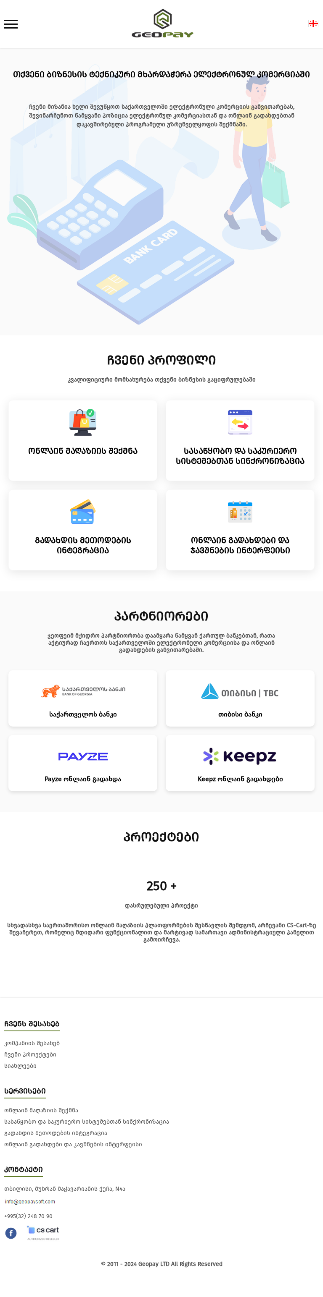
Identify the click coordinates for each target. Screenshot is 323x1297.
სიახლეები (20, 1066)
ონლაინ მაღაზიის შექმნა (41, 1110)
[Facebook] (11, 1234)
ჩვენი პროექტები (30, 1054)
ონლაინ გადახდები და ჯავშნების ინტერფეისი (73, 1144)
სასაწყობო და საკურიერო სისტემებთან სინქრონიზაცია (86, 1121)
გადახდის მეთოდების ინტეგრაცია (55, 1133)
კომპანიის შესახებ (32, 1043)
